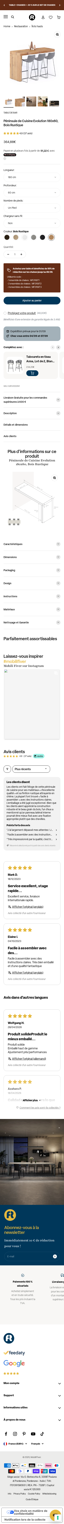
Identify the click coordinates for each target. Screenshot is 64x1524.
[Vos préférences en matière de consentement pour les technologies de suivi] (57, 1517)
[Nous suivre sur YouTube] (33, 1433)
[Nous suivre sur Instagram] (15, 1433)
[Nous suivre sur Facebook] (6, 1433)
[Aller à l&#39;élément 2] (20, 102)
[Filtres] (7, 769)
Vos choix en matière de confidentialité (30, 1512)
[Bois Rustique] (51, 237)
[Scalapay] (10, 154)
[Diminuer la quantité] (8, 254)
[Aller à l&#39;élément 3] (31, 102)
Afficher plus (30, 1100)
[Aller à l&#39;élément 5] (54, 104)
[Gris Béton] (33, 237)
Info (9, 1493)
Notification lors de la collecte (25, 1519)
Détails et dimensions (16, 424)
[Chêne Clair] (15, 237)
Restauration (21, 26)
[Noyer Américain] (7, 237)
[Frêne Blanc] (24, 237)
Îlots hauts (37, 26)
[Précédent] (4, 5)
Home (7, 26)
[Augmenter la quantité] (21, 254)
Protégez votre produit (22, 313)
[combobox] (32, 177)
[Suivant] (59, 5)
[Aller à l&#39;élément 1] (9, 102)
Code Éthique (32, 1499)
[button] (11, 133)
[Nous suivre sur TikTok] (42, 1433)
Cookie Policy (34, 1493)
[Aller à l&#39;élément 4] (43, 102)
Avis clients (10, 436)
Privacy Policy (20, 1493)
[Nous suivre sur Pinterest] (24, 1433)
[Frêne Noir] (42, 237)
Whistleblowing (49, 1493)
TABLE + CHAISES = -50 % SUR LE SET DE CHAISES (32, 5)
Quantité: (9, 247)
